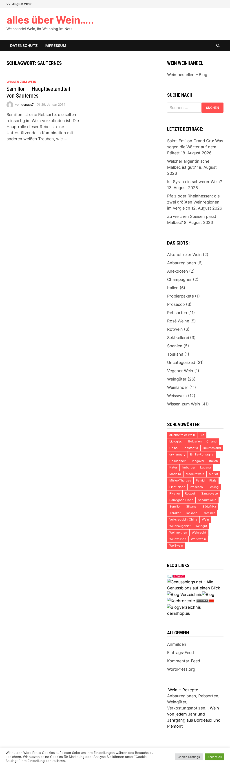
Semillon (175, 506)
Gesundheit (177, 461)
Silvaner (192, 506)
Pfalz (212, 480)
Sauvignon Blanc (181, 500)
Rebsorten (177, 312)
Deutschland (212, 448)
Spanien (174, 346)
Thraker (175, 513)
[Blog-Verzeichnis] (176, 575)
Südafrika (209, 506)
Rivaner (174, 493)
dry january (177, 454)
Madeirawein (195, 474)
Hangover (197, 461)
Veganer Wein (180, 370)
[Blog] (208, 594)
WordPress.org (181, 669)
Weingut (201, 526)
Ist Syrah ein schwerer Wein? (194, 181)
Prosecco (176, 304)
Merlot (213, 474)
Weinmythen (178, 532)
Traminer (208, 513)
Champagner (179, 279)
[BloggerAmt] (184, 606)
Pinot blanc (177, 487)
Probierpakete (180, 296)
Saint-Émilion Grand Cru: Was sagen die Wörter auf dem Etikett (195, 146)
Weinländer (177, 387)
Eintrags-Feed (180, 652)
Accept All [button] (215, 757)
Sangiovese (209, 493)
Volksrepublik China (183, 519)
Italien (173, 287)
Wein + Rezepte (183, 689)
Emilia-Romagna (201, 454)
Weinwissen (177, 539)
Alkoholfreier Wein (184, 254)
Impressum (55, 45)
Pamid (200, 480)
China (173, 448)
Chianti (211, 441)
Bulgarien (195, 441)
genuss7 (27, 104)
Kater (173, 467)
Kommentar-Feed (183, 661)
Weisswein (177, 395)
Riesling (213, 487)
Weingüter (176, 379)
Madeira (175, 474)
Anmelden (176, 644)
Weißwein (176, 545)
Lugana (205, 467)
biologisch (176, 441)
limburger (188, 467)
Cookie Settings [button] (189, 757)
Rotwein (175, 329)
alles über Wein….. (50, 20)
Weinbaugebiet (180, 526)
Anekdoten (177, 271)
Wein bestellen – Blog (187, 74)
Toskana (175, 354)
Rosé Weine (178, 321)
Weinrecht (199, 532)
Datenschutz (24, 45)
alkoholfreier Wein (182, 435)
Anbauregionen (181, 262)
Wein (205, 519)
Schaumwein (207, 500)
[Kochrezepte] (181, 600)
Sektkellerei (178, 337)
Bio (202, 435)
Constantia (190, 448)
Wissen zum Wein (21, 82)
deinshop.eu (178, 613)
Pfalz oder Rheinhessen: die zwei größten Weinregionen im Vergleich (193, 202)
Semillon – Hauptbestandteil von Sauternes (38, 92)
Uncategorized (181, 362)
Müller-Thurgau (180, 480)
